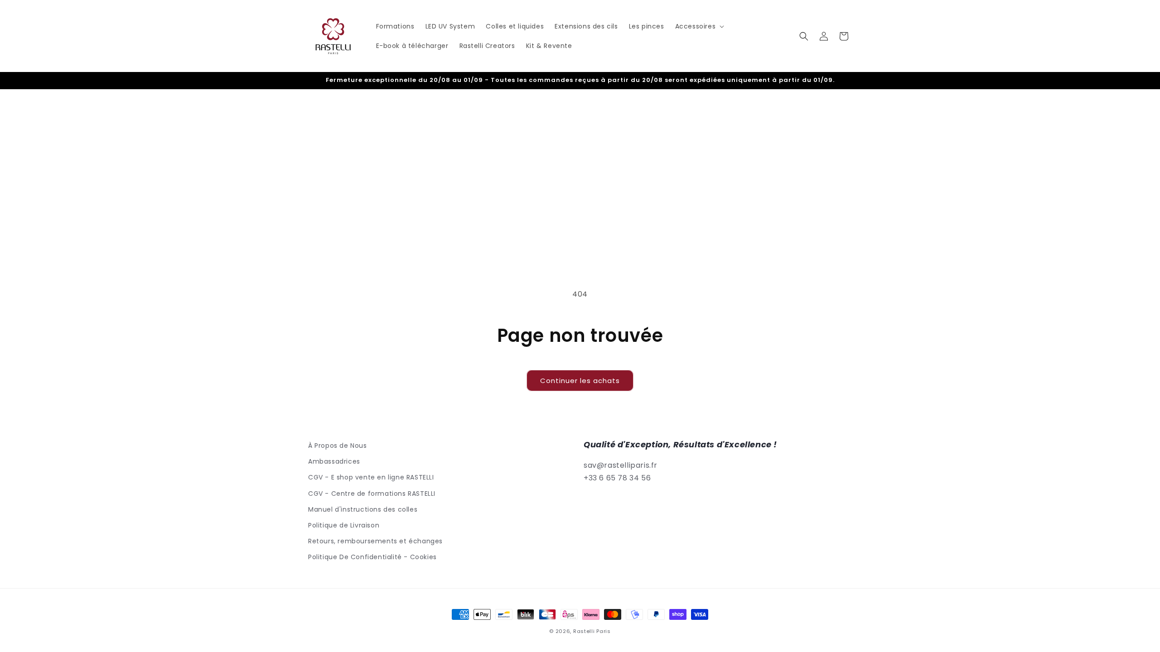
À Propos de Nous (337, 445)
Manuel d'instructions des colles (362, 509)
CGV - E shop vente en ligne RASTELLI (371, 477)
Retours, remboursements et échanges (375, 541)
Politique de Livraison (343, 525)
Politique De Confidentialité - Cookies (372, 556)
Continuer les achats (580, 380)
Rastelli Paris (592, 631)
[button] (699, 26)
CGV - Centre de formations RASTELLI (371, 493)
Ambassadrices (334, 461)
